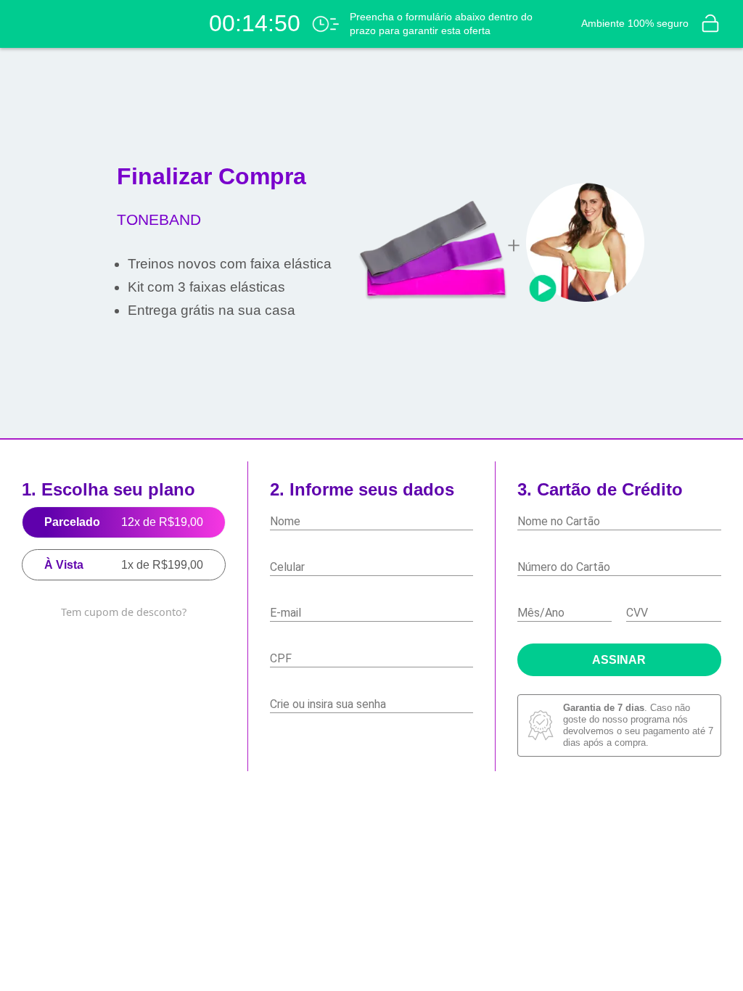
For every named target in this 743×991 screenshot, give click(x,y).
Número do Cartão (563, 567)
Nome (285, 521)
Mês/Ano (541, 613)
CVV (637, 613)
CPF (281, 658)
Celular (287, 567)
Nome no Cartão (558, 521)
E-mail (285, 613)
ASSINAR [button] (619, 660)
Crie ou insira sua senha (328, 704)
